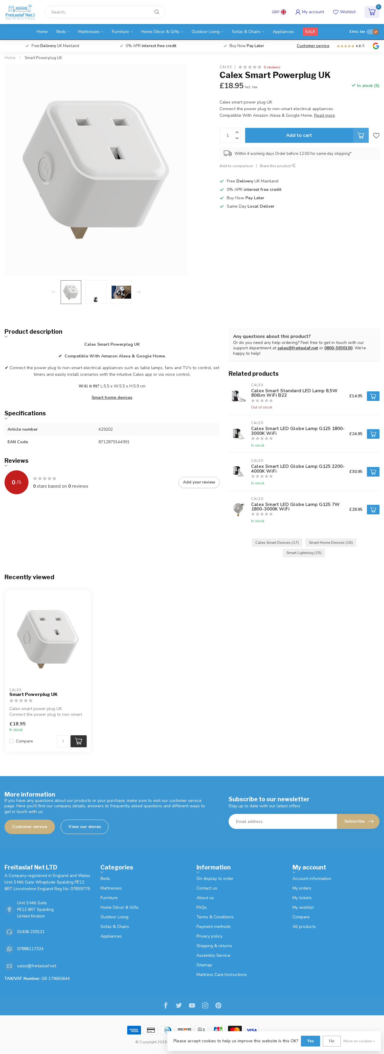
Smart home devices (112, 397)
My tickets (302, 898)
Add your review (199, 482)
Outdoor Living (206, 32)
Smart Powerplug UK (43, 58)
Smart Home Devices (331, 542)
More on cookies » (359, 1040)
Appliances (283, 32)
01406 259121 (31, 932)
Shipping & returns (214, 946)
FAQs (201, 907)
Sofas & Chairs (246, 32)
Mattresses (89, 32)
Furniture (120, 32)
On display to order (214, 878)
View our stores (84, 827)
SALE (310, 32)
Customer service (313, 46)
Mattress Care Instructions (221, 974)
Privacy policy (209, 936)
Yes (310, 1041)
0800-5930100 (338, 348)
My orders (301, 888)
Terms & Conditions (215, 917)
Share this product (276, 165)
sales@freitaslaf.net (298, 348)
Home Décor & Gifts (160, 32)
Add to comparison (236, 165)
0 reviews (272, 67)
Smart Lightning (304, 552)
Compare (24, 741)
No (331, 1041)
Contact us (206, 888)
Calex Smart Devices (277, 542)
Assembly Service (213, 955)
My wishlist (303, 907)
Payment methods (213, 926)
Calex (226, 67)
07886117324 (30, 949)
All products (304, 926)
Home (42, 32)
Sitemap (204, 965)
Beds (61, 32)
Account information (311, 878)
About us (205, 898)
